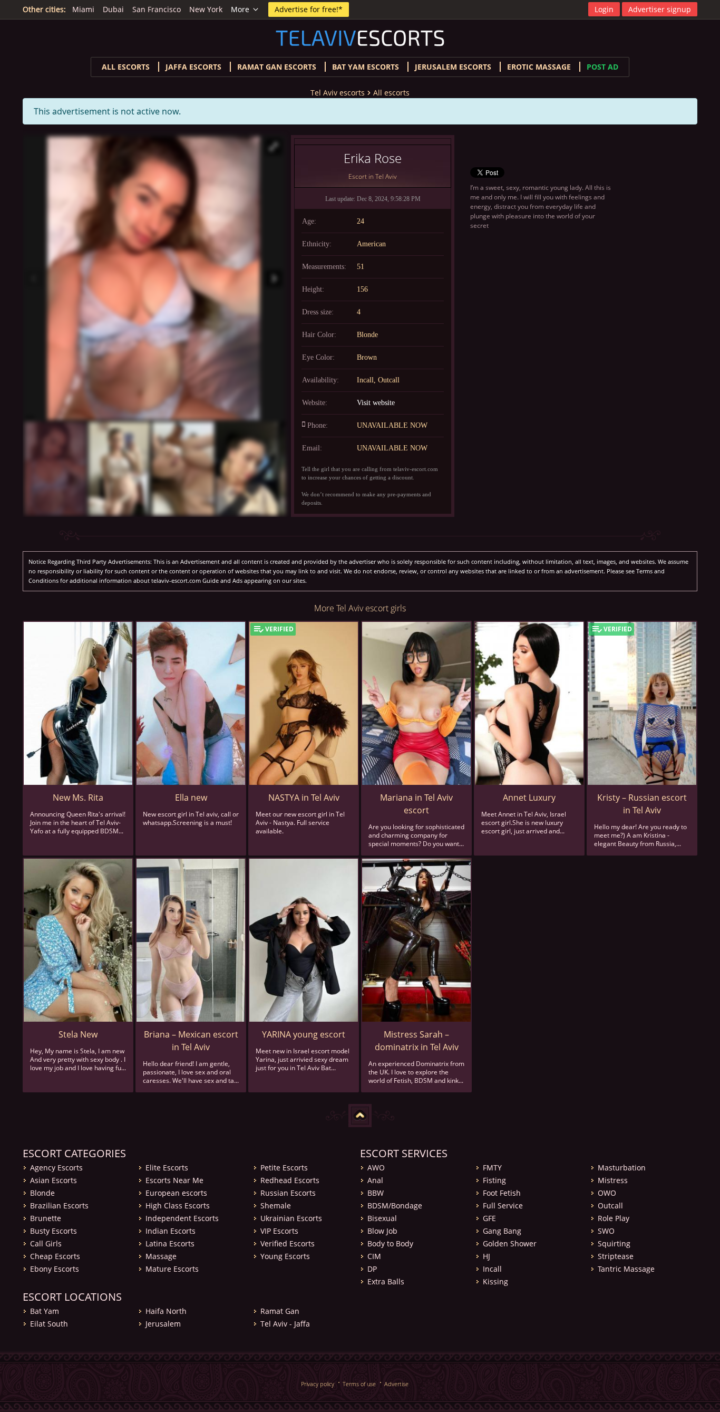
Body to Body (390, 1243)
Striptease (616, 1256)
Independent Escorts (182, 1218)
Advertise (396, 1384)
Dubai (113, 9)
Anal (375, 1180)
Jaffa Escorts (193, 67)
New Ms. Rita (78, 797)
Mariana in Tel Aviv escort (416, 804)
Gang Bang (502, 1231)
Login (604, 9)
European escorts (176, 1193)
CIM (374, 1256)
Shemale (275, 1205)
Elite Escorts (166, 1168)
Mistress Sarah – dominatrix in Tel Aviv (417, 1041)
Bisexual (382, 1218)
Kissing (495, 1281)
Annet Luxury (529, 797)
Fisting (494, 1180)
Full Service (503, 1205)
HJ (486, 1256)
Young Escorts (285, 1256)
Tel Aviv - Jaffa (285, 1324)
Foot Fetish (502, 1193)
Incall (492, 1269)
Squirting (614, 1243)
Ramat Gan (279, 1311)
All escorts (126, 67)
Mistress (613, 1180)
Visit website (376, 403)
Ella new (191, 797)
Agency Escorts (56, 1168)
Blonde (42, 1193)
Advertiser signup (659, 9)
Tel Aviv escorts (337, 93)
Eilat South (49, 1324)
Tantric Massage (626, 1269)
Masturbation (622, 1168)
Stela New (78, 1034)
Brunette (45, 1218)
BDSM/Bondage (394, 1205)
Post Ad (602, 67)
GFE (489, 1218)
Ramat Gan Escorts (276, 67)
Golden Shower (510, 1243)
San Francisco (156, 9)
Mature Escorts (172, 1269)
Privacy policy (317, 1384)
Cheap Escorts (55, 1256)
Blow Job (382, 1231)
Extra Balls (385, 1281)
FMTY (492, 1168)
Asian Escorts (53, 1180)
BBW (375, 1193)
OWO (607, 1193)
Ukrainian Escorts (291, 1218)
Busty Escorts (53, 1231)
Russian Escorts (288, 1193)
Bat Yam (44, 1311)
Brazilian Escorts (59, 1205)
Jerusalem (163, 1324)
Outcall (610, 1205)
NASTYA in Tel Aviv (303, 797)
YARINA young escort (303, 1034)
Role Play (613, 1218)
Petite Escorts (284, 1168)
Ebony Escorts (54, 1269)
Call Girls (46, 1243)
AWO (376, 1168)
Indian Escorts (170, 1231)
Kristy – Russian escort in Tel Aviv (642, 804)
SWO (606, 1231)
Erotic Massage (539, 67)
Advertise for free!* (309, 9)
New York (205, 9)
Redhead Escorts (289, 1180)
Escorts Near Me (174, 1180)
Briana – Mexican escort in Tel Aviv (191, 1041)
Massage (161, 1256)
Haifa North (166, 1311)
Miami (83, 9)
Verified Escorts (287, 1243)
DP (372, 1269)
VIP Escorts (279, 1231)
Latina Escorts (169, 1243)
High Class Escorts (177, 1205)
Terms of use (359, 1384)
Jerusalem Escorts (453, 67)
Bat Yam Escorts (365, 67)
